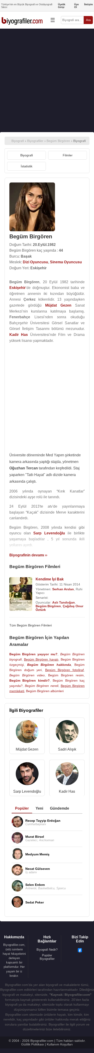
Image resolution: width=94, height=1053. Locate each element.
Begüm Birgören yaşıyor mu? (33, 654)
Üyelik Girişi (61, 5)
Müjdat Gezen (27, 749)
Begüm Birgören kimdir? (29, 680)
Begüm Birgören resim (66, 675)
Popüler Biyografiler (47, 957)
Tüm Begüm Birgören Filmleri (30, 625)
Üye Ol (76, 5)
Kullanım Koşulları (60, 1044)
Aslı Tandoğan (63, 602)
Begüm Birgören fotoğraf (64, 670)
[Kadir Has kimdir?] (67, 774)
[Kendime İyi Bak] (20, 594)
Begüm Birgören (48, 606)
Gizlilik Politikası (32, 1044)
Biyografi (26, 155)
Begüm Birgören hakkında (49, 665)
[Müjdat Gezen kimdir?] (27, 732)
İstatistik (26, 166)
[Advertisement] (47, 80)
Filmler (68, 155)
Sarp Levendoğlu (27, 791)
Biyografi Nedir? (47, 949)
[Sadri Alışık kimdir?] (67, 732)
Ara (88, 20)
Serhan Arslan (63, 589)
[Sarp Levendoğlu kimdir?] (27, 774)
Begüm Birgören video (27, 675)
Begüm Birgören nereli (41, 686)
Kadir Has (67, 791)
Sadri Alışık (67, 749)
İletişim (88, 4)
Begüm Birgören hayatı (41, 659)
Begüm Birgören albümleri (45, 691)
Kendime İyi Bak (50, 579)
